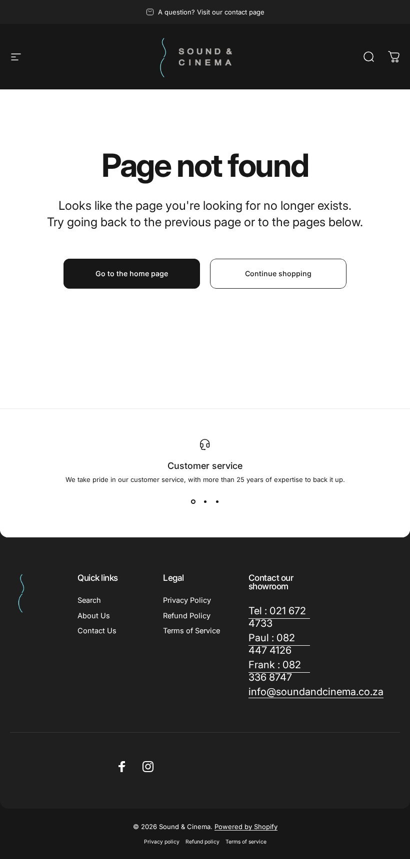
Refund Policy (186, 615)
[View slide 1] (193, 501)
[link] (279, 617)
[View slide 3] (217, 501)
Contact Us (97, 630)
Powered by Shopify (246, 827)
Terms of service (246, 842)
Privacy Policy (187, 600)
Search (89, 600)
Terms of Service (191, 630)
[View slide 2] (205, 501)
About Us (94, 615)
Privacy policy (162, 842)
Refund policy (203, 842)
